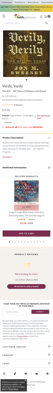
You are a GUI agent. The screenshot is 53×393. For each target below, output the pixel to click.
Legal (6, 363)
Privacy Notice (13, 389)
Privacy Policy (22, 336)
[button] (26, 80)
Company (8, 355)
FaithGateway (6, 2)
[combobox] (26, 23)
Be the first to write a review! (26, 286)
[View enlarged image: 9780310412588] (26, 53)
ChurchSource (19, 2)
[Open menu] (4, 16)
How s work (43, 117)
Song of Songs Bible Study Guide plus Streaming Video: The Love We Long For (26, 214)
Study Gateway (47, 2)
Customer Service (14, 346)
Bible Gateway (33, 2)
